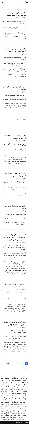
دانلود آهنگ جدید (5, 415)
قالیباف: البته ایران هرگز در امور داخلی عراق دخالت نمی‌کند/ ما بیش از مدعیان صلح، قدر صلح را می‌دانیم (14, 237)
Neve (26, 422)
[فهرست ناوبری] (3, 2)
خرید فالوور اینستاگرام (12, 382)
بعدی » (25, 367)
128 (8, 363)
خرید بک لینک (23, 378)
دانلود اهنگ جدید (14, 378)
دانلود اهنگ (8, 385)
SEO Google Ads (20, 419)
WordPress (17, 422)
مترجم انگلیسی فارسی (11, 389)
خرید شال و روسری (6, 411)
